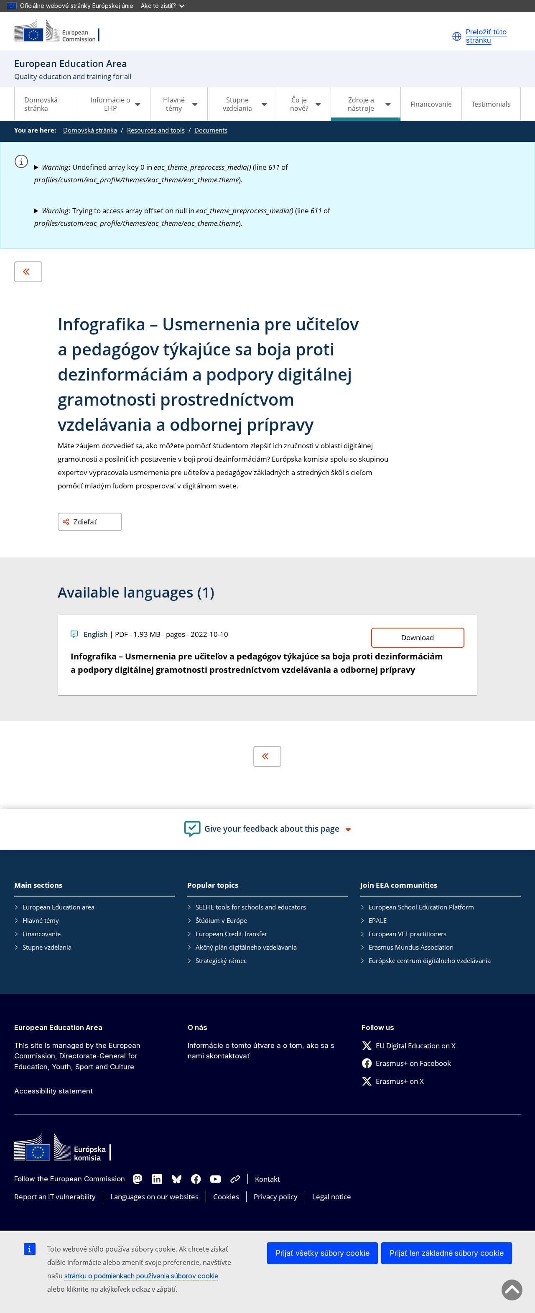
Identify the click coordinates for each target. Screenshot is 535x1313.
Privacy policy (276, 1196)
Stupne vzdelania (47, 947)
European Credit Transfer (231, 934)
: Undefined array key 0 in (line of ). (161, 173)
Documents (210, 130)
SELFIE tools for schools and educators (251, 907)
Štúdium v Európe (221, 920)
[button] (457, 36)
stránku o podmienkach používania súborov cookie (141, 1276)
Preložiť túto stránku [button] (486, 36)
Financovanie (431, 104)
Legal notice (331, 1196)
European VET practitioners (407, 934)
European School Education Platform (421, 907)
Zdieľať (85, 522)
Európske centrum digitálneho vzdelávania (430, 960)
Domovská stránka (41, 104)
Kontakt (267, 1179)
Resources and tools (156, 130)
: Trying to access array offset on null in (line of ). (182, 217)
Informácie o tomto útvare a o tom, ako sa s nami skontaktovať (261, 1050)
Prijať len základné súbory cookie (447, 1253)
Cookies (226, 1196)
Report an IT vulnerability (55, 1196)
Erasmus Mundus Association (411, 947)
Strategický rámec (221, 960)
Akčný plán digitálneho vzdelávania (246, 947)
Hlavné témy (41, 920)
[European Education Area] (62, 31)
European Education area (58, 907)
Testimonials (491, 104)
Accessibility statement (53, 1091)
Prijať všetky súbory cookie (322, 1253)
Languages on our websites (154, 1196)
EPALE (378, 920)
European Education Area (58, 1027)
